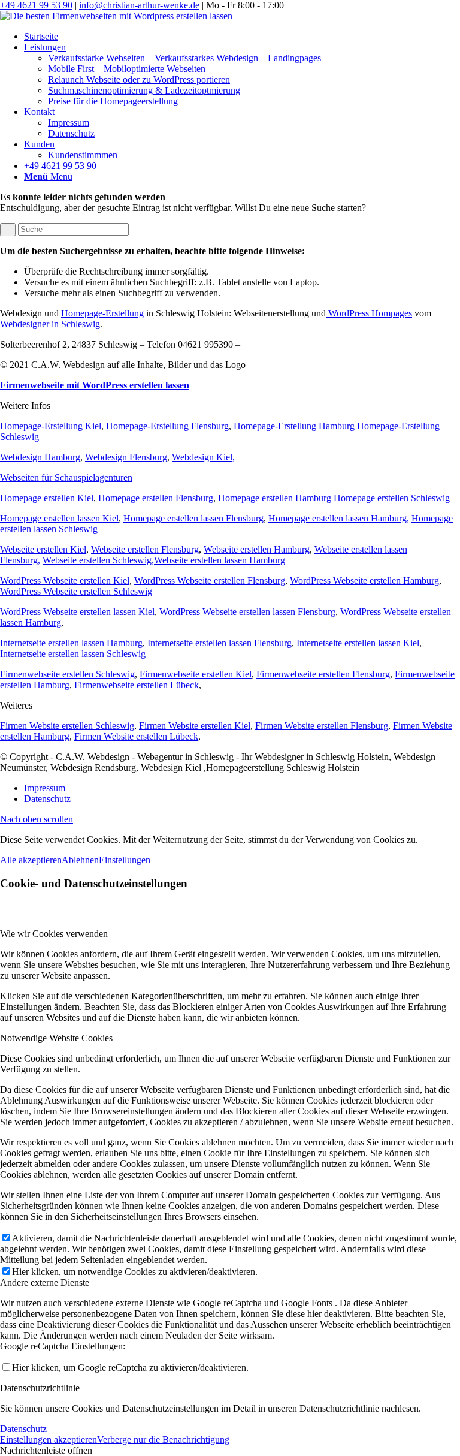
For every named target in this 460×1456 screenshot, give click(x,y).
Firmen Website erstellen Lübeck (136, 736)
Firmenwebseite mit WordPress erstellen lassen (94, 385)
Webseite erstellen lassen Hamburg (219, 560)
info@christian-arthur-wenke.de (139, 5)
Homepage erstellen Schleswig (392, 498)
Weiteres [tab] (16, 705)
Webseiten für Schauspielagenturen (66, 477)
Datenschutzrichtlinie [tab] (40, 1388)
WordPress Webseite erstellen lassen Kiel (77, 612)
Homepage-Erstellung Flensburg (167, 426)
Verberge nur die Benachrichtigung (163, 1439)
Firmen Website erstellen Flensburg (321, 726)
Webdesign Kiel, (203, 457)
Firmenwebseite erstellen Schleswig (67, 674)
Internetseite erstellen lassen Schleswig (73, 654)
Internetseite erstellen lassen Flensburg (219, 643)
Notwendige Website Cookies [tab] (56, 1038)
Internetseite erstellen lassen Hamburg (71, 643)
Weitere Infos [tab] (25, 405)
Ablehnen (80, 860)
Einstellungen (124, 860)
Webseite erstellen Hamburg (257, 549)
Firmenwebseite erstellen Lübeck (136, 685)
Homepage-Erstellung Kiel (50, 426)
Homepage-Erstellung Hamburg (294, 426)
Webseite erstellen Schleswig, (98, 560)
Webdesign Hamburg (40, 457)
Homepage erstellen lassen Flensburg (193, 518)
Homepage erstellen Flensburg (155, 498)
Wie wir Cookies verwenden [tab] (54, 934)
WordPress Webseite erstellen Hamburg (364, 580)
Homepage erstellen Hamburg (274, 498)
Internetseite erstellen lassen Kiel (357, 643)
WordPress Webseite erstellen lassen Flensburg (247, 612)
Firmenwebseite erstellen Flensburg (323, 674)
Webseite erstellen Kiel (43, 549)
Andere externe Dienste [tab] (44, 1282)
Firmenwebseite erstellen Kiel (196, 674)
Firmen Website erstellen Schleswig (67, 726)
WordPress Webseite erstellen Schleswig (76, 591)
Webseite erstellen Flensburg (145, 549)
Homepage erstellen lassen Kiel (59, 518)
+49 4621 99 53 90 (36, 5)
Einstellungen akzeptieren (48, 1439)
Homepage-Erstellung (102, 313)
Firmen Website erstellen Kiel (194, 726)
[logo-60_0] (116, 16)
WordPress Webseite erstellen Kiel (64, 580)
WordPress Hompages (369, 313)
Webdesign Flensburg (126, 457)
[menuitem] (242, 36)
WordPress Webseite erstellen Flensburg (209, 580)
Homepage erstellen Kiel (46, 498)
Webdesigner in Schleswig (50, 324)
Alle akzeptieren (31, 860)
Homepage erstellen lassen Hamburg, (338, 518)
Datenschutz (23, 1429)
